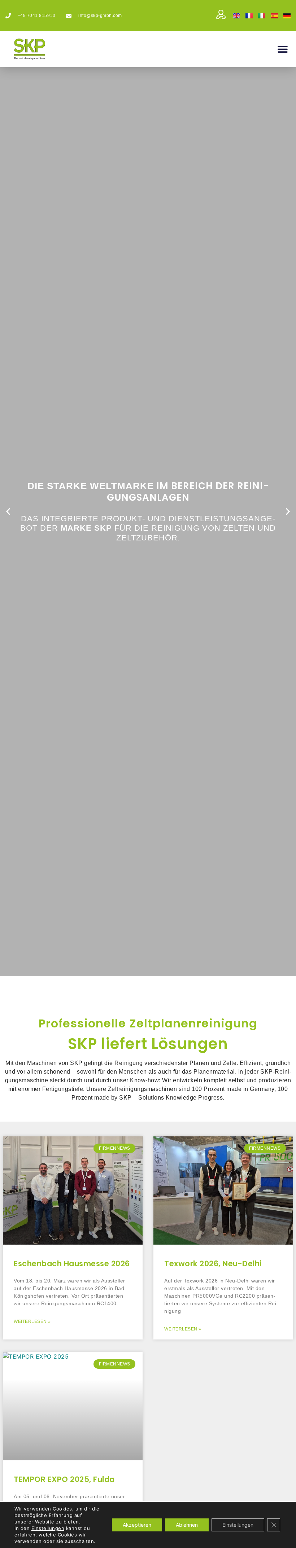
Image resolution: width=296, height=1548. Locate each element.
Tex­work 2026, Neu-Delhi (213, 1263)
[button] (282, 49)
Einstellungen (48, 1528)
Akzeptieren (137, 1525)
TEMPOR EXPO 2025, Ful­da (64, 1479)
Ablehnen (187, 1525)
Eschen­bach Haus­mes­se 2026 (72, 1263)
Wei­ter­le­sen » (32, 1321)
